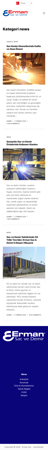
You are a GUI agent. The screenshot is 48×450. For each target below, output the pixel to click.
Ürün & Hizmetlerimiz (24, 385)
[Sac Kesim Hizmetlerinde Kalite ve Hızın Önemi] (24, 69)
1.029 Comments (13, 123)
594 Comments (35, 315)
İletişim (24, 395)
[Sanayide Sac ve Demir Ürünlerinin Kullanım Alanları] (24, 164)
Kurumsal (24, 382)
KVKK (24, 392)
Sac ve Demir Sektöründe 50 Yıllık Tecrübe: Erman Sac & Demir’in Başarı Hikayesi (22, 240)
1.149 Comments (13, 219)
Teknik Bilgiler (24, 389)
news (16, 42)
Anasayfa (24, 379)
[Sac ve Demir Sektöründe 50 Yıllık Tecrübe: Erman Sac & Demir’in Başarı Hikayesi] (24, 262)
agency (10, 42)
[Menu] (44, 13)
